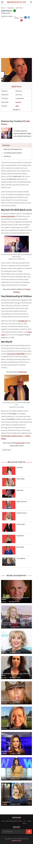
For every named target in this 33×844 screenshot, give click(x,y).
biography (10, 8)
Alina (4, 601)
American (18, 102)
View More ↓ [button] (16, 110)
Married (8, 821)
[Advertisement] (16, 39)
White (17, 106)
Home (3, 821)
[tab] (16, 145)
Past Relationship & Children (13, 153)
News (29, 821)
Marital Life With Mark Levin (13, 149)
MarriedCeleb (16, 2)
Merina (5, 627)
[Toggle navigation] (3, 2)
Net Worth (7, 156)
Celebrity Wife (6, 450)
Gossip (20, 821)
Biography (14, 821)
